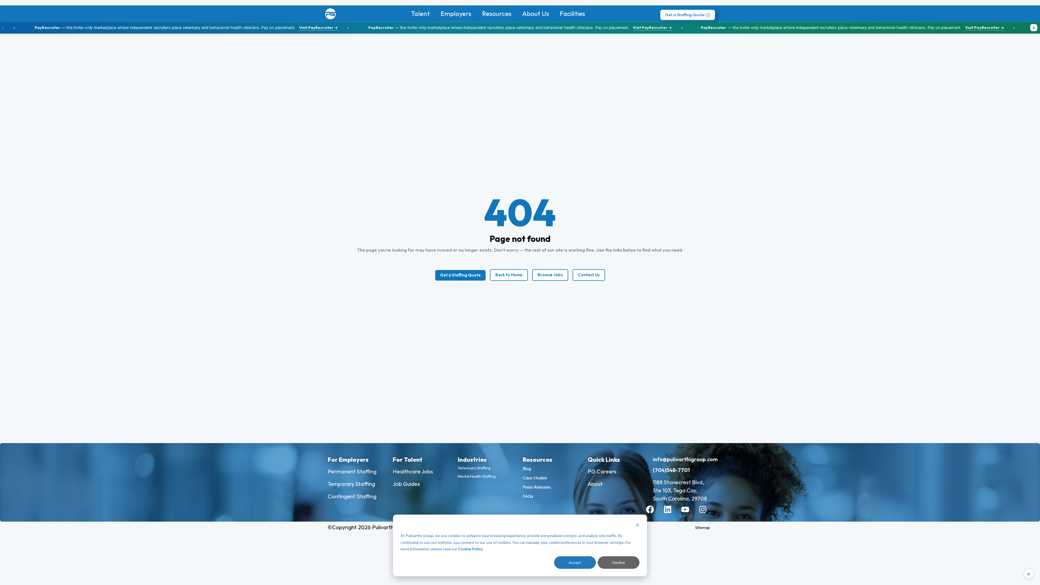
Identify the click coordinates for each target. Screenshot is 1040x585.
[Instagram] (707, 513)
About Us (535, 13)
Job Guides (406, 483)
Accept (575, 562)
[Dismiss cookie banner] (637, 525)
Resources (496, 13)
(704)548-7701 (671, 470)
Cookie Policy (470, 549)
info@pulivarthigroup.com (685, 459)
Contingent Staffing (352, 496)
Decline (618, 562)
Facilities (572, 13)
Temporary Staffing (351, 483)
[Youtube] (689, 513)
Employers (456, 13)
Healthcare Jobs (413, 471)
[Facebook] (654, 513)
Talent (420, 13)
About (595, 483)
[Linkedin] (672, 513)
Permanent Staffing (352, 471)
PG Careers (602, 471)
